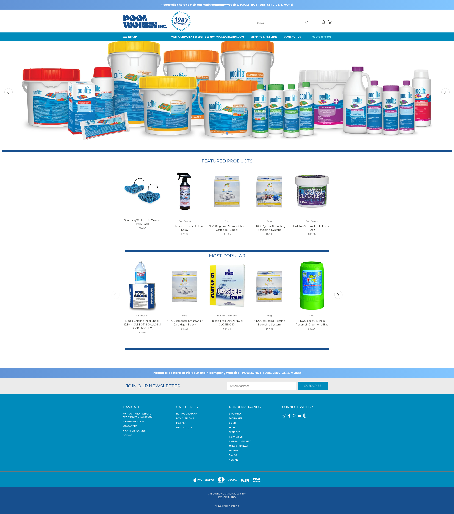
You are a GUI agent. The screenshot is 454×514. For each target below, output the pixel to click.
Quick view (142, 187)
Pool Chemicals (185, 418)
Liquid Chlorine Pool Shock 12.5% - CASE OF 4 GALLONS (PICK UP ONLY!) (142, 324)
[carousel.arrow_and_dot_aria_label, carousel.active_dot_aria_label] (227, 133)
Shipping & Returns (263, 36)
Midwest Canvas (238, 445)
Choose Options (142, 289)
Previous (8, 92)
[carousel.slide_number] (227, 87)
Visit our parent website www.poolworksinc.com (207, 36)
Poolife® (233, 450)
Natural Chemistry (240, 441)
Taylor (233, 455)
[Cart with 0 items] (330, 22)
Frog (232, 427)
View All (233, 459)
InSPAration (236, 436)
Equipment (181, 422)
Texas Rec (234, 432)
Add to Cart (142, 194)
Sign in (127, 430)
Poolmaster (236, 418)
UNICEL (232, 422)
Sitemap (127, 435)
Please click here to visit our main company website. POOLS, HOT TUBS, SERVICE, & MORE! (227, 5)
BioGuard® (235, 413)
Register (141, 430)
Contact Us (292, 36)
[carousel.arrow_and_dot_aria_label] (222, 133)
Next (445, 92)
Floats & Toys (184, 427)
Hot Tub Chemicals (187, 413)
